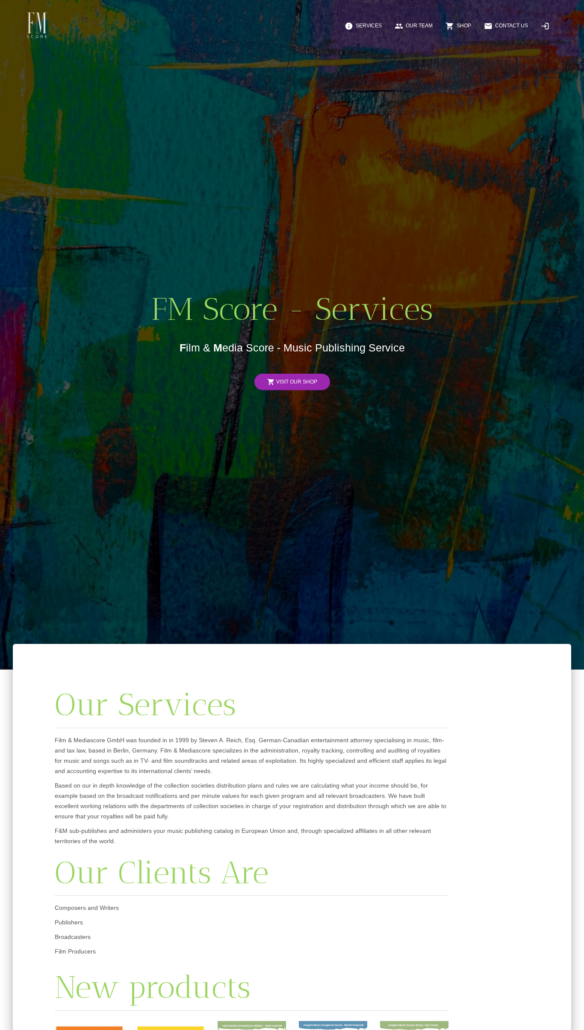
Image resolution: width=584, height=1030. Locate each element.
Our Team (414, 26)
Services (363, 26)
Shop (458, 26)
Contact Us (506, 26)
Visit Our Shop (292, 382)
